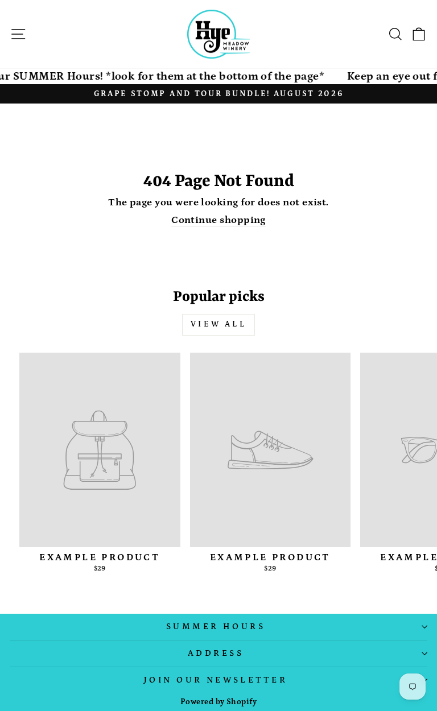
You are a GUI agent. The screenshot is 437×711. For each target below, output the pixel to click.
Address (216, 653)
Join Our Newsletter (215, 680)
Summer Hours (215, 626)
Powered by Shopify (218, 701)
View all (218, 324)
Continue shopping (218, 220)
